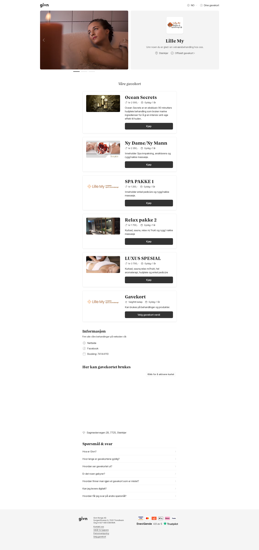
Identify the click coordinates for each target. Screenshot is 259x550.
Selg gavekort (99, 536)
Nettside (91, 343)
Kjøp (148, 126)
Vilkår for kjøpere (101, 530)
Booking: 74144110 (98, 353)
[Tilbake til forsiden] (44, 5)
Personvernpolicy (101, 533)
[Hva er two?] (174, 518)
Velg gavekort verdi (149, 314)
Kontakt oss (98, 526)
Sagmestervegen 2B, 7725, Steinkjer (106, 432)
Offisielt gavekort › (185, 53)
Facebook (92, 348)
